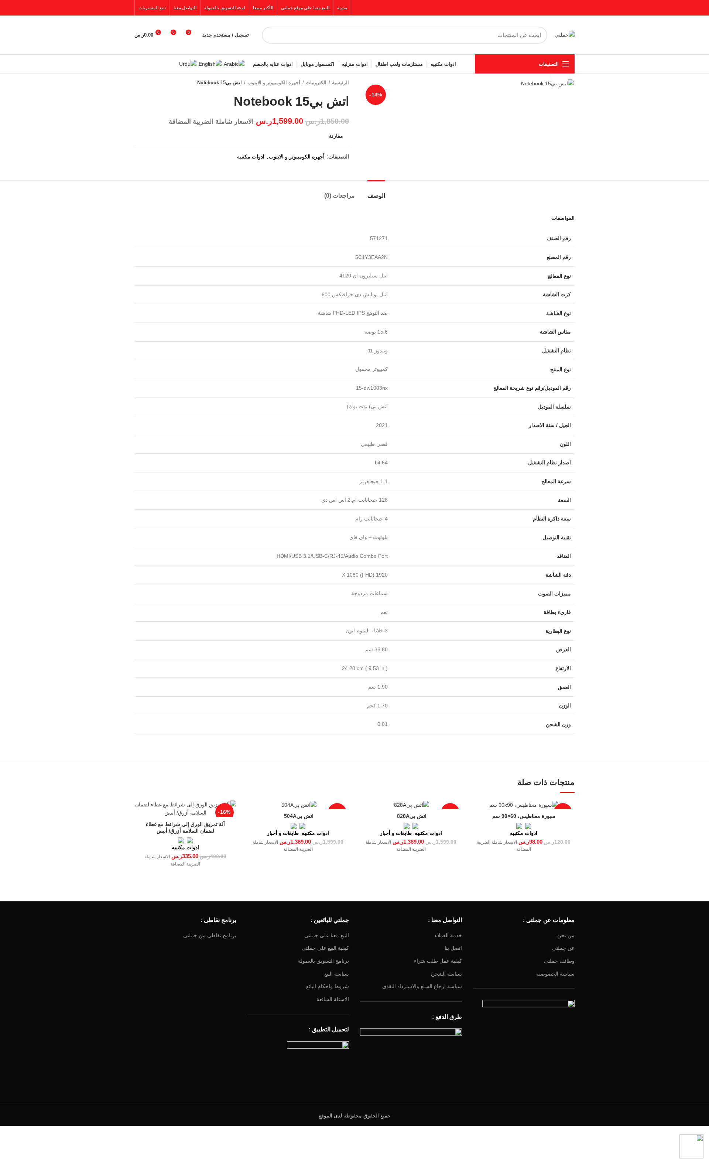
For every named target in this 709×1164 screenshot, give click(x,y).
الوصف (376, 195)
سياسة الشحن (446, 974)
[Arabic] (234, 63)
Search (272, 35)
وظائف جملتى (559, 961)
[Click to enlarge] (560, 74)
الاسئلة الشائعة (332, 999)
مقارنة (336, 136)
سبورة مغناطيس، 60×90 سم (523, 816)
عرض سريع (478, 812)
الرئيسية (340, 82)
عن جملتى (563, 948)
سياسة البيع (336, 974)
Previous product (153, 82)
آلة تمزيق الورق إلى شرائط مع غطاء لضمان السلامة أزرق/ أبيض (185, 827)
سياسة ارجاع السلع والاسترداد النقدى (422, 986)
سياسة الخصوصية (555, 974)
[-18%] (524, 805)
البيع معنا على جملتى (326, 935)
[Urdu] (187, 63)
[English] (210, 63)
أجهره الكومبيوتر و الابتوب (273, 82)
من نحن (566, 935)
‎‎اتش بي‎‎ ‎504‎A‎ (298, 816)
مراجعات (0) (339, 195)
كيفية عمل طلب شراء (438, 961)
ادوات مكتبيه (250, 157)
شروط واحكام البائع (327, 986)
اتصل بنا (453, 948)
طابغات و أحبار (396, 833)
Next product (138, 82)
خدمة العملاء (448, 935)
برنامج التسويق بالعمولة (323, 961)
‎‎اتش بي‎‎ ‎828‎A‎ (411, 816)
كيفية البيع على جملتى (325, 948)
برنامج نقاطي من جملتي (209, 935)
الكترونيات (316, 82)
